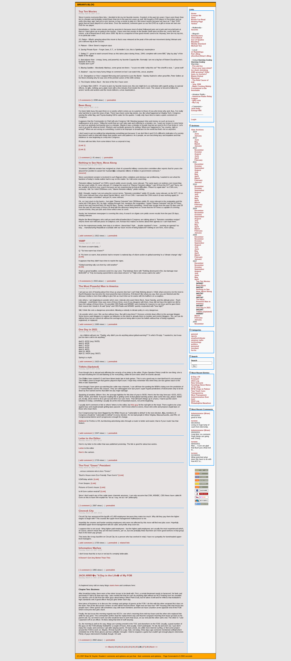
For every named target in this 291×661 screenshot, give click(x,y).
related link (125, 543)
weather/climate (198, 338)
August (198, 154)
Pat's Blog (195, 54)
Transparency (197, 393)
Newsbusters (197, 36)
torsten (194, 421)
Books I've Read (198, 20)
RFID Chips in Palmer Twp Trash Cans (200, 390)
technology (196, 342)
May (196, 142)
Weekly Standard (198, 44)
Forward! (195, 379)
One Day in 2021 (203, 308)
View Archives (197, 130)
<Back (111, 647)
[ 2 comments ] (85, 100)
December (199, 164)
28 (147, 647)
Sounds (194, 30)
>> (156, 647)
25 (137, 647)
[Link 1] (82, 145)
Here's (81, 452)
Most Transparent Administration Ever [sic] (200, 397)
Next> (152, 647)
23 (130, 647)
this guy (134, 405)
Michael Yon (196, 46)
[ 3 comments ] (85, 281)
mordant (195, 348)
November (199, 150)
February (198, 160)
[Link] (81, 257)
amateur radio (197, 340)
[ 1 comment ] (85, 157)
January (198, 136)
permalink (111, 100)
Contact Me (196, 15)
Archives (195, 126)
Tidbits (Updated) (204, 312)
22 (126, 647)
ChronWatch (196, 38)
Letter (81, 448)
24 (133, 647)
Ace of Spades (197, 40)
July (196, 172)
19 (116, 647)
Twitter (194, 24)
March (197, 144)
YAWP (198, 295)
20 (119, 647)
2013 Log (195, 381)
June (197, 134)
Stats (193, 18)
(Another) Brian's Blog (201, 56)
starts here (114, 585)
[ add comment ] (86, 236)
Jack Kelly (195, 108)
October (198, 152)
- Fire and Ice (197, 66)
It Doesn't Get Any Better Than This (94, 558)
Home (193, 13)
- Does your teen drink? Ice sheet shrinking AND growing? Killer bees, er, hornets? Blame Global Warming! (201, 73)
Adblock (82, 421)
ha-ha (193, 350)
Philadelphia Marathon (201, 403)
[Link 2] (82, 149)
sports (194, 336)
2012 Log (195, 401)
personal (195, 346)
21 (123, 647)
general (194, 334)
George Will (196, 110)
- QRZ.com (196, 100)
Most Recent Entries (200, 373)
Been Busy (201, 285)
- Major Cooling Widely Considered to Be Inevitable (201, 88)
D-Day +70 (195, 377)
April (197, 158)
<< (106, 647)
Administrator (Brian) (200, 413)
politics (194, 344)
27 (144, 647)
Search (194, 356)
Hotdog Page (197, 22)
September (199, 168)
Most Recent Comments (202, 409)
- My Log (195, 102)
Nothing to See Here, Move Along (204, 290)
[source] (82, 173)
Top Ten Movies (203, 281)
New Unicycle (197, 383)
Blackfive (195, 42)
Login (193, 119)
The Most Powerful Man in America (203, 301)
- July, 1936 (196, 84)
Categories (196, 330)
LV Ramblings (197, 52)
